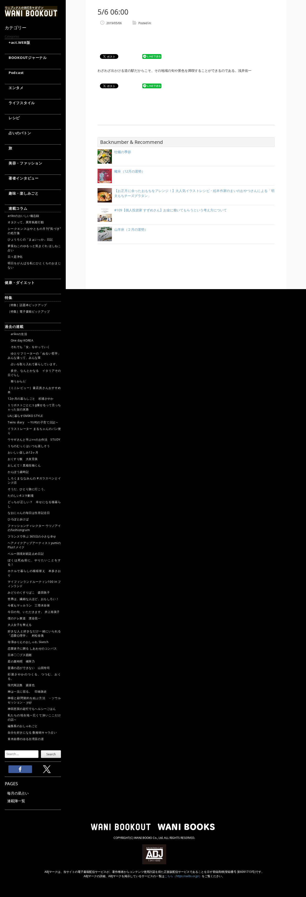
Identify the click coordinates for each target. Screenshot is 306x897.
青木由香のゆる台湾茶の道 (26, 739)
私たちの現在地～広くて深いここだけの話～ (34, 717)
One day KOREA (20, 340)
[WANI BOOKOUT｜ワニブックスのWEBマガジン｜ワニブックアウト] (31, 14)
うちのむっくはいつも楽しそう (29, 446)
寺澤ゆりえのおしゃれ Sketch (28, 642)
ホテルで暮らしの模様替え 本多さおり (34, 573)
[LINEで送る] (151, 56)
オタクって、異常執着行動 (26, 222)
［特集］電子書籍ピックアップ (29, 311)
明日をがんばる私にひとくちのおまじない (34, 265)
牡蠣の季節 (122, 152)
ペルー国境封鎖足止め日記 (26, 554)
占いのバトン (18, 132)
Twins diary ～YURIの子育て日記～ (33, 422)
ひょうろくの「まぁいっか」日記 (30, 239)
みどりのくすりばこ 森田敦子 (29, 592)
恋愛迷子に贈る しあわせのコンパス (32, 648)
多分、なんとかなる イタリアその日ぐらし (34, 373)
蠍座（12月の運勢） (129, 171)
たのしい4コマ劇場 (20, 495)
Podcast (14, 72)
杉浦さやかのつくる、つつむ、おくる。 (34, 676)
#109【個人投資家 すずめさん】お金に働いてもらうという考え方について (170, 210)
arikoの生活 (17, 334)
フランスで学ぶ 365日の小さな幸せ (32, 536)
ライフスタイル (20, 102)
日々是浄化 (15, 257)
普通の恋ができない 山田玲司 (29, 668)
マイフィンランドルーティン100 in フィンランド (34, 584)
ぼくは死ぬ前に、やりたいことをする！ (34, 562)
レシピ (12, 117)
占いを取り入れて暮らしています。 (33, 364)
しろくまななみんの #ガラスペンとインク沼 (34, 480)
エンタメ (14, 87)
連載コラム (16, 208)
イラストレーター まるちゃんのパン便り (34, 431)
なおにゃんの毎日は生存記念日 (29, 513)
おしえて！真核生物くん (24, 465)
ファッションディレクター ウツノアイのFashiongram (34, 528)
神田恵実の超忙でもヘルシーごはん (32, 709)
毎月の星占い (18, 793)
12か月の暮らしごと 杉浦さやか (31, 399)
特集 (8, 297)
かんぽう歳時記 (18, 472)
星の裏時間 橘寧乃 (21, 661)
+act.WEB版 (17, 42)
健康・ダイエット (20, 282)
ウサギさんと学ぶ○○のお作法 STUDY (34, 439)
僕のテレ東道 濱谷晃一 (24, 618)
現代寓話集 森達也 (21, 685)
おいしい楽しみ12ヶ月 (23, 452)
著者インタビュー (22, 178)
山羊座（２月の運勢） (131, 229)
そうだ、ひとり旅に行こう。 (27, 489)
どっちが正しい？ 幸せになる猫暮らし (34, 504)
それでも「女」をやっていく (29, 347)
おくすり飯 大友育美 (23, 459)
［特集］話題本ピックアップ (27, 305)
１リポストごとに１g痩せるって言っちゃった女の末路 (34, 407)
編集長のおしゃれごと (23, 726)
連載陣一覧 (16, 800)
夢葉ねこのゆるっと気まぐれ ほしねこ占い (34, 248)
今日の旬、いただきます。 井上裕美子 (34, 612)
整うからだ (17, 381)
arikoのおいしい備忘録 (23, 216)
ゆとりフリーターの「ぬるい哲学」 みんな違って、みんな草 (34, 355)
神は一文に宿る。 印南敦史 (29, 692)
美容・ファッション (24, 163)
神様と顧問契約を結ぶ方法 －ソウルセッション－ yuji (34, 700)
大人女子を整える (20, 625)
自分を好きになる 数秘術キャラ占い (32, 732)
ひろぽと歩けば (18, 519)
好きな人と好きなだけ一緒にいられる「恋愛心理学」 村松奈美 (34, 633)
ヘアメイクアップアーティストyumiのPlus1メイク (34, 545)
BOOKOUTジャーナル (26, 57)
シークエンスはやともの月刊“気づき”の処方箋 (34, 231)
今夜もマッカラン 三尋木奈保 (29, 605)
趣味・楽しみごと (22, 193)
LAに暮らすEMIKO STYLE (25, 416)
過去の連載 (14, 326)
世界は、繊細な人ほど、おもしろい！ (33, 599)
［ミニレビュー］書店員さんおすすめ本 (34, 390)
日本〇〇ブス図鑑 (20, 655)
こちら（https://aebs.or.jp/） (183, 876)
